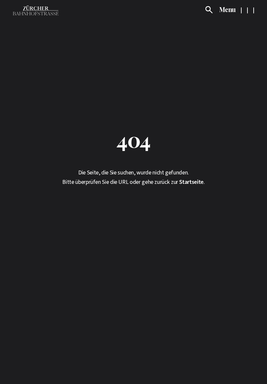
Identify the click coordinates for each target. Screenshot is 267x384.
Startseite (191, 182)
